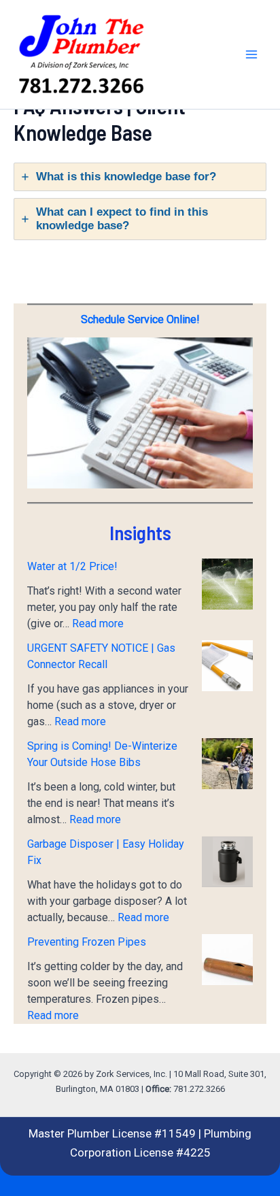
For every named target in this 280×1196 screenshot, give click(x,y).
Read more (98, 623)
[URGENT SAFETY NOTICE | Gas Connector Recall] (227, 665)
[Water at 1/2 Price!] (227, 584)
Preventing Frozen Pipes (86, 941)
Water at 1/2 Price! (72, 566)
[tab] (140, 177)
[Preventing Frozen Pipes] (227, 959)
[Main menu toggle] (251, 54)
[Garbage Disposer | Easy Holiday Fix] (227, 861)
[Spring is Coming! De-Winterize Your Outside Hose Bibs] (227, 763)
